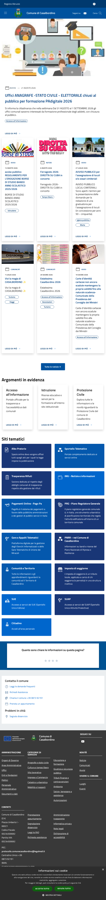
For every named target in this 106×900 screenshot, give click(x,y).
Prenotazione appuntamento (34, 816)
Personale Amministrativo (9, 787)
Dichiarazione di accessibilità (61, 835)
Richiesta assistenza (37, 837)
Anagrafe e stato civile (38, 762)
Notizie (49, 162)
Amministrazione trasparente (62, 816)
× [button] (103, 870)
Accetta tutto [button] (42, 889)
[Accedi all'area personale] (94, 4)
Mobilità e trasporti (37, 787)
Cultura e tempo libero (38, 767)
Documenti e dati (10, 793)
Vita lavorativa (34, 772)
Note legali (59, 828)
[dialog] (53, 883)
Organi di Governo (10, 760)
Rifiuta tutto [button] (64, 888)
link (79, 883)
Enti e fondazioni (9, 775)
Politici (5, 780)
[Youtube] (84, 13)
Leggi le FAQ (33, 832)
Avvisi (13, 87)
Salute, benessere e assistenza (63, 793)
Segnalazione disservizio (34, 825)
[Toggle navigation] (5, 13)
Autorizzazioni (60, 800)
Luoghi (83, 783)
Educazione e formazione (60, 762)
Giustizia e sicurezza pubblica (63, 770)
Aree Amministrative (11, 765)
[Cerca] (100, 13)
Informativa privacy (63, 823)
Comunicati (15, 269)
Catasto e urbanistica (37, 782)
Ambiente (58, 786)
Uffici (4, 770)
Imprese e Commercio (38, 777)
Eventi (83, 788)
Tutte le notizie (52, 366)
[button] (53, 895)
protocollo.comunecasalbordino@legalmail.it (23, 851)
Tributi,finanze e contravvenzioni (61, 779)
